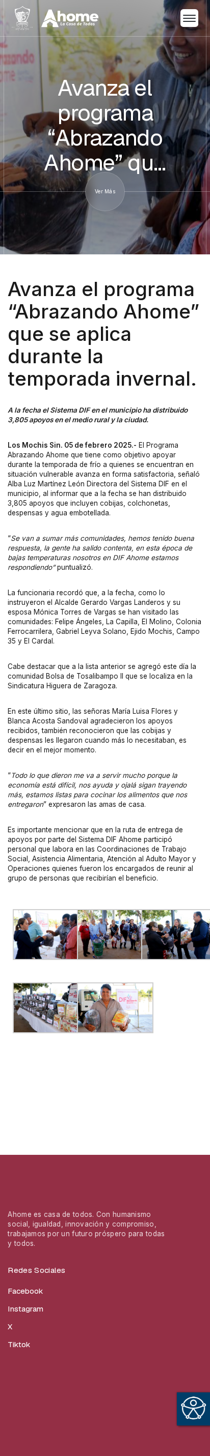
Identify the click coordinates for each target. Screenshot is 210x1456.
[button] (189, 18)
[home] (55, 18)
